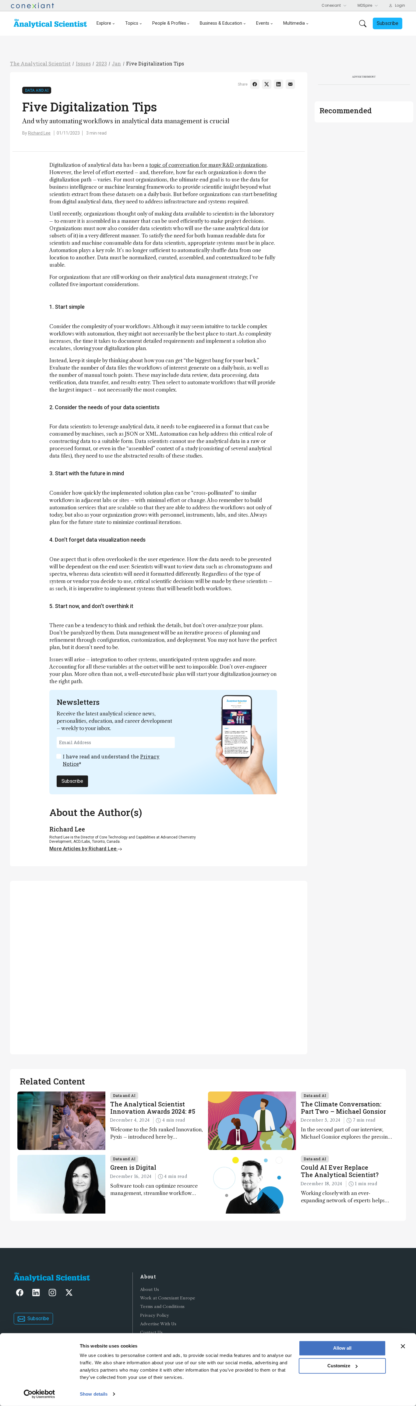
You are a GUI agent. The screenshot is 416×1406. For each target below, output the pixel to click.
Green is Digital (133, 1167)
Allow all (342, 1348)
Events (262, 23)
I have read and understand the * (111, 760)
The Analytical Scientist (40, 63)
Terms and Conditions (162, 1306)
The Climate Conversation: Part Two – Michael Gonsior (343, 1107)
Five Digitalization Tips (155, 63)
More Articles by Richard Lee (83, 849)
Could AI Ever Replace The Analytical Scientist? (340, 1171)
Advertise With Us (158, 1324)
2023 (101, 63)
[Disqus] (159, 967)
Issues (83, 63)
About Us (149, 1289)
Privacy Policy (154, 1315)
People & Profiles (169, 23)
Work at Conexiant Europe (167, 1298)
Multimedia (294, 23)
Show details (94, 1394)
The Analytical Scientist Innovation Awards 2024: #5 (152, 1107)
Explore (104, 23)
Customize (338, 1365)
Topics (131, 23)
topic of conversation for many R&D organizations (208, 165)
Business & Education (221, 23)
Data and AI (36, 90)
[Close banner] (403, 1346)
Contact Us (151, 1332)
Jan (116, 63)
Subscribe (72, 781)
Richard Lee (39, 133)
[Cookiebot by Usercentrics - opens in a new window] (39, 1394)
